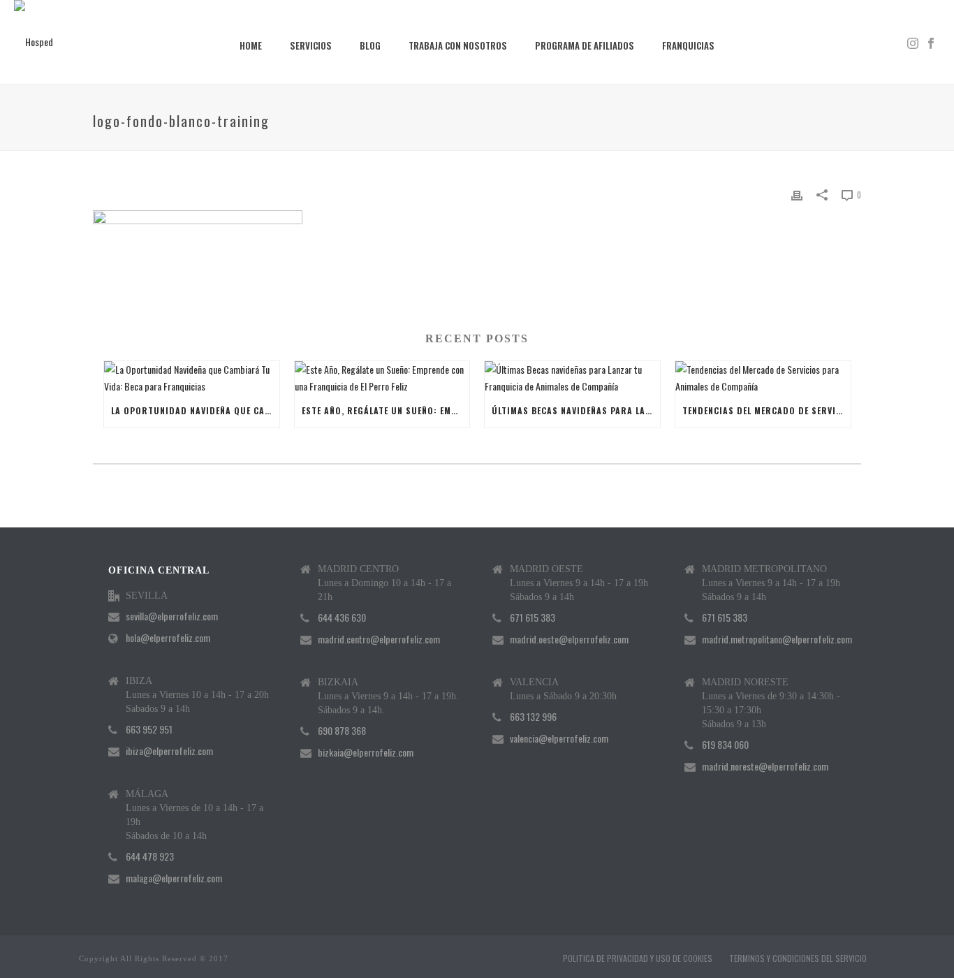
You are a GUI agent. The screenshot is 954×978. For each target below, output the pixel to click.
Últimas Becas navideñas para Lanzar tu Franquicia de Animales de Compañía (576, 410)
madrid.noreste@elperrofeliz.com (765, 766)
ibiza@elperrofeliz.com (169, 751)
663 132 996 (533, 716)
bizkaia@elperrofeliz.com (365, 752)
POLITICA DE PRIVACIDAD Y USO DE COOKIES (637, 958)
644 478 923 (150, 856)
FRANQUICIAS (688, 45)
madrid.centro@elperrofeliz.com (379, 639)
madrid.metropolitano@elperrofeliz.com (777, 639)
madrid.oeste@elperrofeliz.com (569, 639)
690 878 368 (342, 730)
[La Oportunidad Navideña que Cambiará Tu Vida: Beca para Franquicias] (191, 377)
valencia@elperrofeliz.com (559, 738)
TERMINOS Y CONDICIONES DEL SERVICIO (798, 958)
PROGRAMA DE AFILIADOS (584, 45)
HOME (251, 45)
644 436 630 (342, 617)
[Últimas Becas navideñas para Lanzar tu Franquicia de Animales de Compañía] (572, 377)
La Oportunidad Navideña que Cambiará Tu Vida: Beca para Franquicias (195, 410)
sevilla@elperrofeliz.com (172, 616)
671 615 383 (532, 617)
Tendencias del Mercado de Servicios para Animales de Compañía (766, 410)
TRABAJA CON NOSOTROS (458, 45)
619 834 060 (725, 744)
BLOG (370, 45)
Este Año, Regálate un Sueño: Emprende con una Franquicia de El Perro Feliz (386, 410)
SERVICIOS (311, 45)
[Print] (796, 194)
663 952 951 (149, 729)
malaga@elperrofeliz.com (174, 878)
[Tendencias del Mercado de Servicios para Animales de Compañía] (763, 377)
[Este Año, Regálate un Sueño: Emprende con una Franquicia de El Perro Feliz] (382, 377)
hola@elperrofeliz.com (168, 638)
